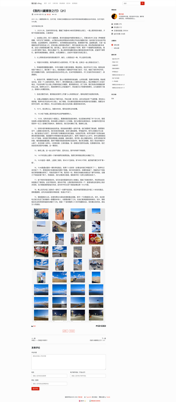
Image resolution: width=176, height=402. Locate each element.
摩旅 (99, 326)
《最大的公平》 (115, 59)
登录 (112, 98)
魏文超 (49, 14)
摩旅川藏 (103, 326)
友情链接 (74, 3)
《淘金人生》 (115, 62)
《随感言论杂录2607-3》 (118, 75)
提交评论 (35, 389)
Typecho (89, 397)
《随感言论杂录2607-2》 (118, 85)
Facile (108, 397)
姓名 (32, 372)
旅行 (34, 326)
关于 (49, 3)
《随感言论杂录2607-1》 (118, 88)
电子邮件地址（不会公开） (78, 372)
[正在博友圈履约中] (82, 401)
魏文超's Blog (36, 3)
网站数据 (62, 3)
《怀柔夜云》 (115, 72)
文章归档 (55, 3)
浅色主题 (116, 45)
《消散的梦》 (115, 65)
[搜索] (143, 3)
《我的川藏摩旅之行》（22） (97, 340)
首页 (45, 3)
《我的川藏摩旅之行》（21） (49, 11)
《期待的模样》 (115, 68)
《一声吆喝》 (115, 81)
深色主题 (116, 48)
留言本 (68, 3)
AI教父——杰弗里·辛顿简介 (39, 340)
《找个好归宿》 (115, 78)
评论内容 (34, 352)
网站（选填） (35, 380)
